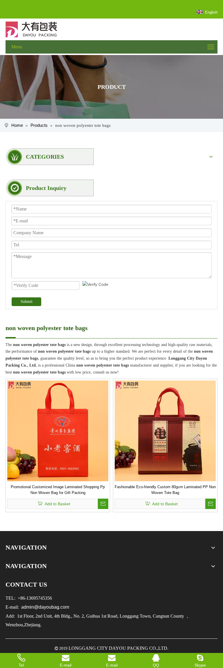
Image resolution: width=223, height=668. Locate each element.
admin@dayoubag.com (44, 607)
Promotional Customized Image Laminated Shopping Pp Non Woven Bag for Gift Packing (58, 490)
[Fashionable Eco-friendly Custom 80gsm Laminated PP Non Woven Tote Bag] (165, 430)
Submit (27, 301)
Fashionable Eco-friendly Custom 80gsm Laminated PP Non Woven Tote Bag (165, 490)
